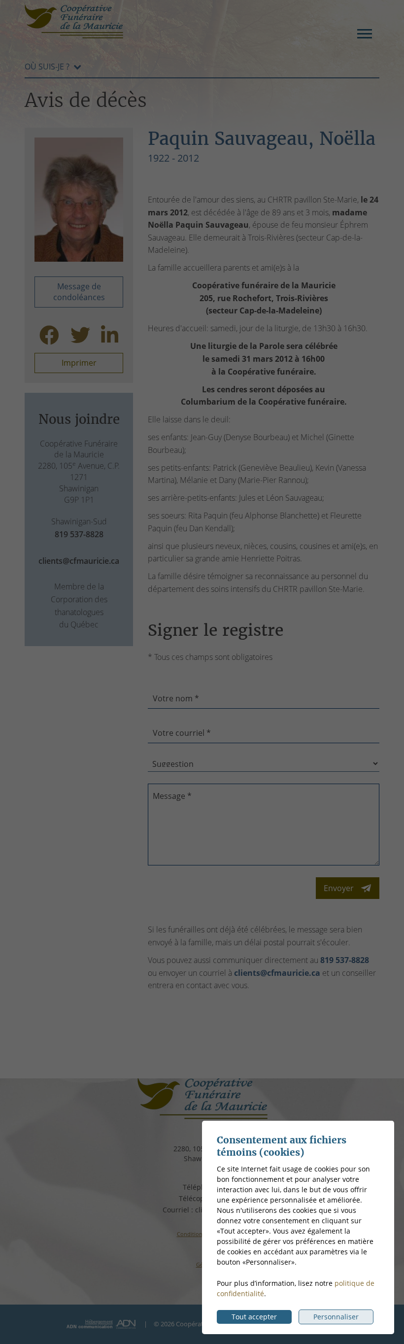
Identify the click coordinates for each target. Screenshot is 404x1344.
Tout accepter (254, 1316)
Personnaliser (336, 1316)
